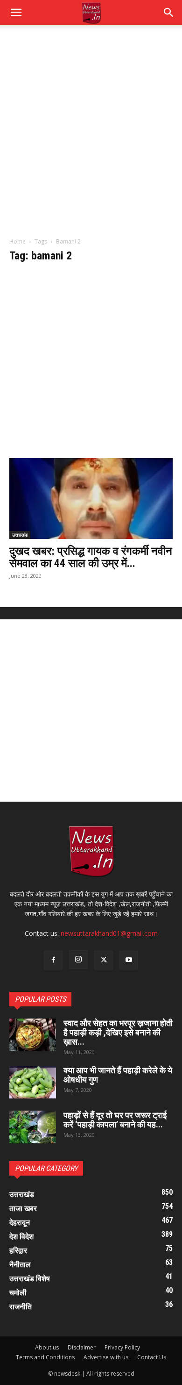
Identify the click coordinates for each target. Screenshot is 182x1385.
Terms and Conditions (45, 1357)
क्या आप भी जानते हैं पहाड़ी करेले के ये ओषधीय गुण (117, 1074)
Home (17, 241)
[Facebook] (53, 960)
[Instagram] (78, 959)
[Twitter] (103, 960)
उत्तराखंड (20, 534)
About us (47, 1347)
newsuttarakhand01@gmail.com (109, 933)
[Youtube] (128, 960)
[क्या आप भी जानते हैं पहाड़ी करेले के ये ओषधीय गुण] (32, 1082)
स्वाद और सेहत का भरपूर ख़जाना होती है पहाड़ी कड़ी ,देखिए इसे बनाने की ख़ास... (118, 1032)
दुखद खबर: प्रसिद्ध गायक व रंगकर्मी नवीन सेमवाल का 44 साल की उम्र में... (90, 557)
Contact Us (151, 1357)
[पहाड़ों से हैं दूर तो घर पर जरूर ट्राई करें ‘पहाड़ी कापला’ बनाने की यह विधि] (32, 1127)
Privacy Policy (122, 1347)
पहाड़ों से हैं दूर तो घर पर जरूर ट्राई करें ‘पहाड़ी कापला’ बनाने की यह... (115, 1119)
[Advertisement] (91, 136)
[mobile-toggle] (16, 12)
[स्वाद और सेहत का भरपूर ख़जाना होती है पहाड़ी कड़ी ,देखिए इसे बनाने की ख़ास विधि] (32, 1035)
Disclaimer (82, 1347)
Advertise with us (106, 1357)
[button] (169, 12)
